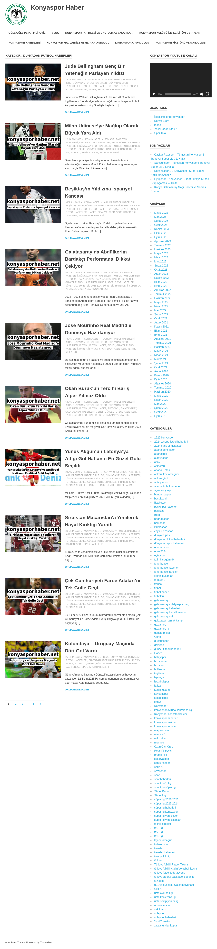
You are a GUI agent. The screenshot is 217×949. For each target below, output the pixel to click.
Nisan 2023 (161, 257)
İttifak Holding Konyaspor (169, 116)
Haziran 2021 (162, 346)
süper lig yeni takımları (167, 819)
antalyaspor (161, 482)
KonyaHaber (93, 79)
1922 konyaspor (164, 437)
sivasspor (160, 771)
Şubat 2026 (161, 220)
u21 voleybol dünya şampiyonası (174, 884)
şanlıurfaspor (162, 762)
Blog (55, 32)
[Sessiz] (201, 94)
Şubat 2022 (161, 314)
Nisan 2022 (161, 306)
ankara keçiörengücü (167, 474)
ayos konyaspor (163, 490)
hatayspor (160, 657)
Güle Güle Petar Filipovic (27, 32)
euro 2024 (105, 478)
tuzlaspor (159, 880)
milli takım (160, 738)
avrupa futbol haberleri (120, 79)
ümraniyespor (162, 905)
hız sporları (160, 661)
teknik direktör (162, 823)
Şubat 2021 (161, 363)
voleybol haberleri (165, 917)
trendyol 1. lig (162, 856)
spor (101, 89)
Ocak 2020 (160, 412)
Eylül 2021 (160, 334)
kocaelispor (161, 697)
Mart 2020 (160, 403)
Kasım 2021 (161, 326)
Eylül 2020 (160, 379)
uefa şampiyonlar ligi (94, 289)
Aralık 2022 (161, 273)
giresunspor (161, 640)
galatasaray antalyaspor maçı (172, 604)
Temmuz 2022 (162, 294)
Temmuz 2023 (162, 245)
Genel (124, 86)
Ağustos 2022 (162, 290)
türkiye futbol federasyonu (169, 872)
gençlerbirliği (162, 632)
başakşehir (160, 498)
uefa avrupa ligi (163, 893)
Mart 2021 (160, 359)
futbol (83, 86)
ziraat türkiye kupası (166, 925)
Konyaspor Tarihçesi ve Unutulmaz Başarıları (99, 32)
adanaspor (160, 453)
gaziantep (160, 624)
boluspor (159, 523)
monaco (159, 742)
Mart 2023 (160, 261)
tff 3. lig (158, 836)
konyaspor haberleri (166, 718)
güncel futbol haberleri (103, 149)
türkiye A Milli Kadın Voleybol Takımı (176, 868)
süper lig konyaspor (166, 811)
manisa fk (160, 734)
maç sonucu (72, 152)
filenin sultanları (163, 575)
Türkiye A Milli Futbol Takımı (115, 485)
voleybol (159, 913)
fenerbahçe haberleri (166, 567)
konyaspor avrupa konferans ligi (173, 710)
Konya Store (161, 120)
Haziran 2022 (162, 298)
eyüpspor (159, 555)
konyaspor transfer (165, 726)
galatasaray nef (163, 616)
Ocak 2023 (160, 269)
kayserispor (161, 693)
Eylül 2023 (160, 237)
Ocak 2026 (160, 224)
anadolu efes (162, 470)
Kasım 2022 (161, 277)
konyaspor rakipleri (165, 722)
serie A (86, 152)
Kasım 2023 (161, 229)
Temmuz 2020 (162, 387)
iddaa (157, 125)
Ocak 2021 (160, 367)
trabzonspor (161, 844)
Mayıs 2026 (161, 212)
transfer (71, 215)
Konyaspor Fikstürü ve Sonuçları (180, 42)
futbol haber (97, 86)
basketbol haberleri (165, 506)
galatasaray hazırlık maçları (170, 612)
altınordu (159, 466)
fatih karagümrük (164, 559)
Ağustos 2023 (162, 241)
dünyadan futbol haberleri (90, 83)
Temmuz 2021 (162, 342)
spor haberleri (115, 89)
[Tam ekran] (207, 94)
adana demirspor (164, 449)
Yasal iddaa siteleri (165, 129)
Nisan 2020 (161, 399)
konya (158, 701)
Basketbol (160, 502)
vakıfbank (160, 909)
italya (132, 149)
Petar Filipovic (163, 750)
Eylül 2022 (160, 285)
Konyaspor (160, 706)
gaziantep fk (161, 628)
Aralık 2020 (161, 371)
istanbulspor (161, 681)
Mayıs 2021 (161, 351)
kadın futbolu (162, 689)
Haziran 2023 (162, 249)
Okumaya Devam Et (77, 112)
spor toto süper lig (165, 787)
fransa (158, 584)
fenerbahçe (161, 563)
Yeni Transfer (162, 921)
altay (157, 462)
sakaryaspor (161, 758)
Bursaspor (160, 527)
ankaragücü (161, 478)
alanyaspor (161, 457)
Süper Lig (71, 285)
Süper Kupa (161, 791)
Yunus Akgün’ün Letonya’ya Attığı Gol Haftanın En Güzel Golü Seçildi (103, 458)
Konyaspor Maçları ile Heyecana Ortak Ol (78, 42)
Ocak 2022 (160, 318)
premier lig (160, 754)
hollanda (159, 669)
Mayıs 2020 (161, 395)
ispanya (102, 212)
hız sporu (159, 665)
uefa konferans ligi (165, 897)
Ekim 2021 (160, 330)
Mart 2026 (160, 216)
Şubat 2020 (161, 407)
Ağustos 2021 (162, 338)
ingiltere (159, 673)
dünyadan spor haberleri (95, 146)
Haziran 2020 (162, 391)
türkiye (91, 485)
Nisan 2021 (161, 355)
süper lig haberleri (115, 285)
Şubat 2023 (161, 265)
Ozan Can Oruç (163, 746)
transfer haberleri (91, 215)
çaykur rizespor (163, 531)
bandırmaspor (162, 494)
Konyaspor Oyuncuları (132, 42)
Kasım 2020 (161, 375)
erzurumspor (161, 547)
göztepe (159, 645)
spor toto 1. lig (162, 783)
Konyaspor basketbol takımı (171, 714)
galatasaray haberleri (110, 279)
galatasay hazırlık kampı (168, 620)
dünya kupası (119, 657)
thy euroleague (163, 840)
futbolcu (113, 86)
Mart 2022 (160, 310)
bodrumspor (161, 518)
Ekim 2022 (160, 281)
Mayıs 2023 (161, 253)
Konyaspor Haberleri (24, 42)
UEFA (158, 888)
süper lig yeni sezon (166, 815)
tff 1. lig (158, 827)
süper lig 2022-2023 (166, 799)
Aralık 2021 (161, 322)
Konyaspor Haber (57, 7)
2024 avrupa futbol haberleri (122, 472)
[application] (181, 80)
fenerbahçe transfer (165, 571)
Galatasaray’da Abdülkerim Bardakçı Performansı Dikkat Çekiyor (97, 259)
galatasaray (86, 279)
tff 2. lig (158, 832)
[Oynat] (154, 94)
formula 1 (159, 579)
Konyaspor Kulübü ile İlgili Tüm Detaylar (169, 32)
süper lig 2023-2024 (90, 285)
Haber (92, 89)
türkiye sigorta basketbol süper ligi (174, 876)
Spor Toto (160, 133)
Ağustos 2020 (162, 383)
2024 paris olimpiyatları (168, 445)
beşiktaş (70, 205)
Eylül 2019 (160, 416)
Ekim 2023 (160, 233)
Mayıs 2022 (161, 302)
